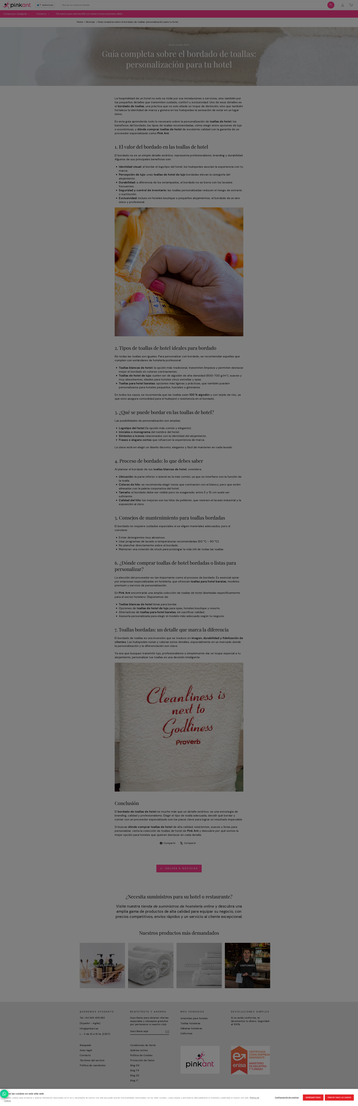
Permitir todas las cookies (339, 1097)
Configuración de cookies (287, 1097)
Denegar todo (313, 1097)
